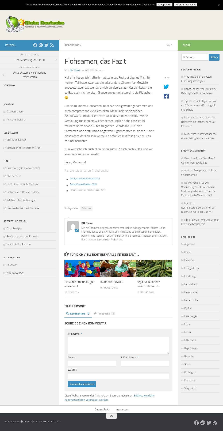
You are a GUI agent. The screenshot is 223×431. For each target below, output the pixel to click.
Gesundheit (190, 284)
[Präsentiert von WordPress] (22, 421)
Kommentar (75, 333)
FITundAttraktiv (15, 272)
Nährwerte (190, 340)
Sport (187, 364)
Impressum (122, 409)
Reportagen (72, 45)
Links (187, 324)
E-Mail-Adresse (130, 357)
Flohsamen (86, 208)
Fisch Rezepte (14, 228)
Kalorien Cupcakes (111, 281)
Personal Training (16, 119)
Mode (187, 332)
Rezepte (189, 356)
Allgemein (189, 244)
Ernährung (190, 276)
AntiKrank (12, 264)
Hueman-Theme (52, 421)
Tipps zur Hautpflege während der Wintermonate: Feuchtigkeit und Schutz (199, 105)
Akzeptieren (164, 4)
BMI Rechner (14, 176)
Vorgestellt (190, 388)
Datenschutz (102, 409)
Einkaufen (189, 260)
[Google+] (41, 45)
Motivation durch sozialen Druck (24, 147)
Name (72, 357)
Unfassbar (189, 380)
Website (72, 369)
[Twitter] (46, 45)
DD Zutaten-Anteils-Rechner (22, 184)
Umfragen (189, 372)
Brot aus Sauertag (16, 139)
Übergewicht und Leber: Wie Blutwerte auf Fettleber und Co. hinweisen (198, 122)
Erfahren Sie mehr (186, 4)
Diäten (187, 252)
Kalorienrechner (192, 182)
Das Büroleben (15, 111)
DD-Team (75, 70)
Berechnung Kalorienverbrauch (23, 168)
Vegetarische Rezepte (19, 244)
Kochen (188, 308)
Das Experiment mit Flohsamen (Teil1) (85, 178)
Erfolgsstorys (191, 268)
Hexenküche (191, 300)
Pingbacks (106, 313)
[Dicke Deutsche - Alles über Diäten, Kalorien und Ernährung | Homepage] (35, 24)
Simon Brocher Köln (195, 219)
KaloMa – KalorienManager (21, 200)
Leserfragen (191, 316)
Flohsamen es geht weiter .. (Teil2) (83, 184)
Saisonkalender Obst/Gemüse (23, 208)
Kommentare (79, 313)
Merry (187, 203)
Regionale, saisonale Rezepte (22, 236)
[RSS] (52, 45)
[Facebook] (35, 45)
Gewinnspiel (191, 292)
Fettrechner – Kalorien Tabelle (23, 192)
